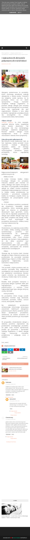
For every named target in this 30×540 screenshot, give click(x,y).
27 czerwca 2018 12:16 (10, 419)
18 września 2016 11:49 (14, 401)
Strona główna (5, 53)
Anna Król (13, 399)
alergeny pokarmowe (15, 53)
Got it (19, 12)
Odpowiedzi (10, 397)
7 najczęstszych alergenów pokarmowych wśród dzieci (15, 368)
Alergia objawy (7, 122)
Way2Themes (17, 537)
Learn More (12, 12)
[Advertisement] (15, 30)
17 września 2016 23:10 (11, 384)
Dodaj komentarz (11, 442)
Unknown (8, 382)
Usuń (13, 395)
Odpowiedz (8, 395)
